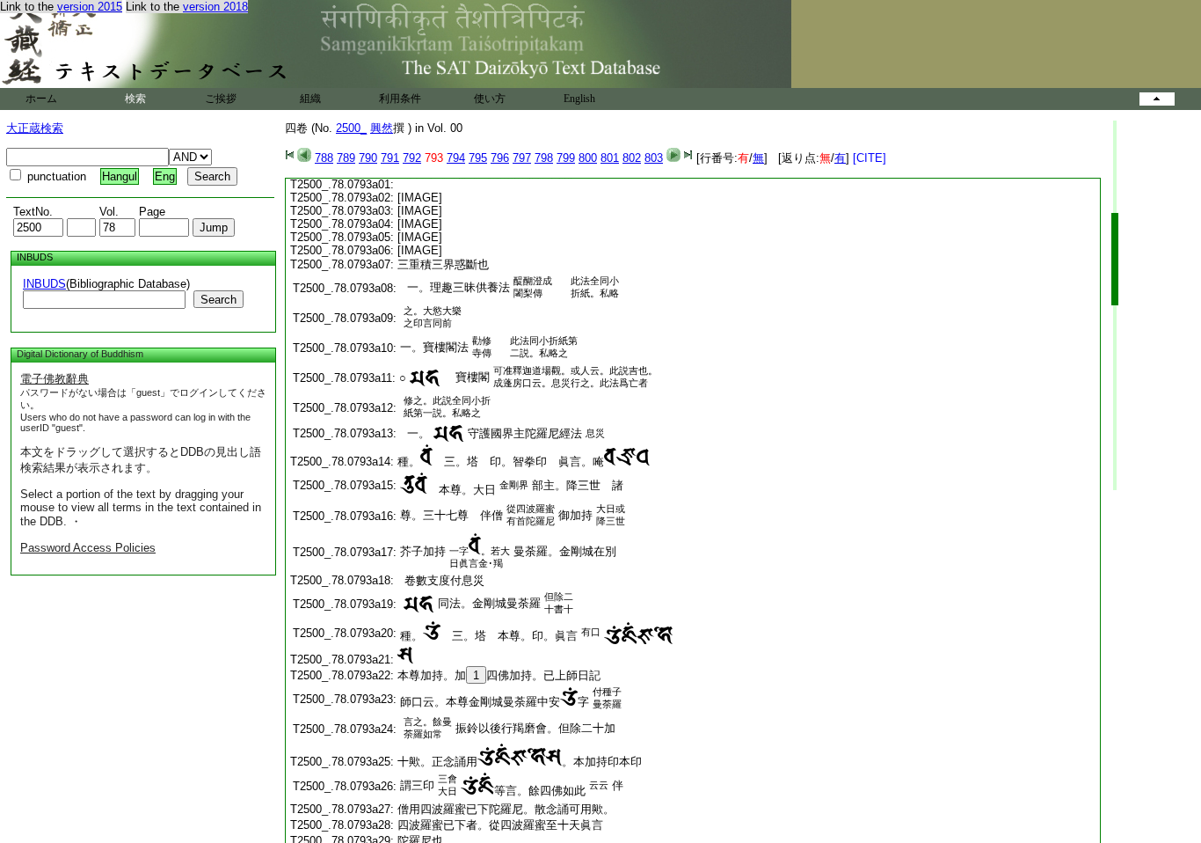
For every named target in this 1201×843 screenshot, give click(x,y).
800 (588, 158)
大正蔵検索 (34, 128)
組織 (310, 98)
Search (218, 299)
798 (544, 158)
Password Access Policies (88, 547)
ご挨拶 (221, 98)
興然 (381, 128)
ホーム (41, 98)
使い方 (490, 98)
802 (631, 158)
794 (456, 158)
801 (609, 158)
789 (346, 158)
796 (500, 158)
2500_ (351, 128)
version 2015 (89, 6)
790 (368, 158)
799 (566, 158)
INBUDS (44, 283)
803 (653, 158)
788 (324, 158)
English (579, 98)
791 (390, 158)
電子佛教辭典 (54, 378)
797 (522, 158)
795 (478, 158)
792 (412, 158)
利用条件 (400, 98)
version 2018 (215, 6)
